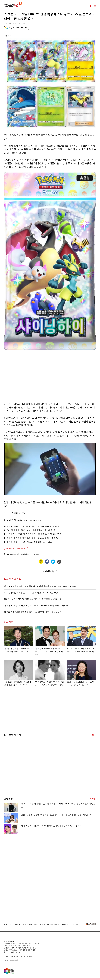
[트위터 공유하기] (53, 561)
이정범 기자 (8, 35)
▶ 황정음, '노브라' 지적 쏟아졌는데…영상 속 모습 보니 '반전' (31, 526)
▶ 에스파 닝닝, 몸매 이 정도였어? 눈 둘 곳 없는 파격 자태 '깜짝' (33, 534)
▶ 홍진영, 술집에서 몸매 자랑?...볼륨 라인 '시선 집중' (28, 542)
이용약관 (16, 924)
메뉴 (95, 6)
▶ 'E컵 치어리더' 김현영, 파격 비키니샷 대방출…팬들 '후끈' (31, 530)
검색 (90, 6)
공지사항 (74, 924)
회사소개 (7, 924)
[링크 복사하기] (59, 561)
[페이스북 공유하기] (47, 561)
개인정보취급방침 (30, 924)
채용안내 (64, 924)
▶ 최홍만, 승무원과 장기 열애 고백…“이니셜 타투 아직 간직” (31, 538)
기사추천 (50, 571)
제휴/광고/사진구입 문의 (49, 924)
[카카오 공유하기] (40, 561)
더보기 (93, 734)
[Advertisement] (23, 774)
